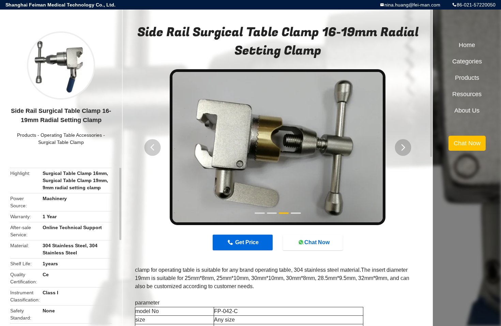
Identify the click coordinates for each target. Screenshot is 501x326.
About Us (467, 110)
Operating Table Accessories (71, 135)
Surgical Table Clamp (61, 142)
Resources (467, 94)
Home (467, 45)
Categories (467, 61)
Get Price (247, 242)
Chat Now (317, 242)
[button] (152, 147)
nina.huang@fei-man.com (412, 5)
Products (26, 135)
